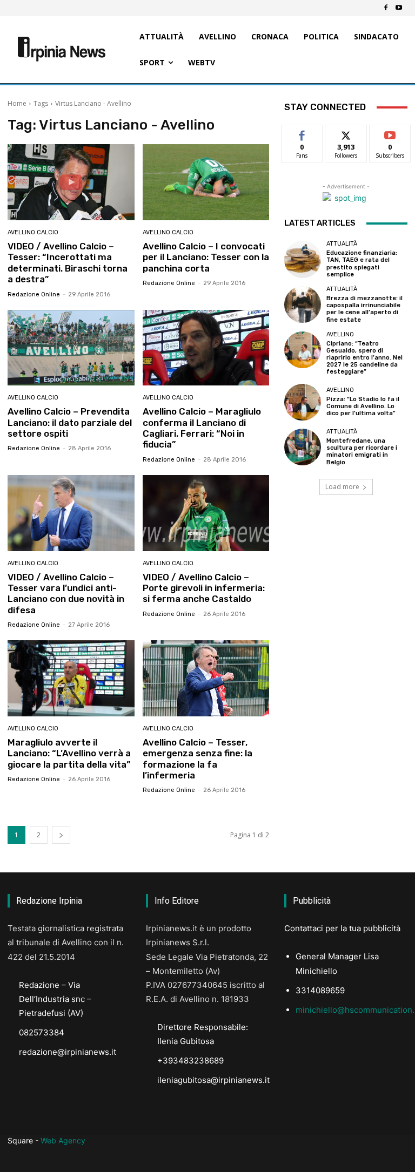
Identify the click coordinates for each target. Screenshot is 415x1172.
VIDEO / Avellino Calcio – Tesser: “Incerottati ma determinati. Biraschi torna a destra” (68, 262)
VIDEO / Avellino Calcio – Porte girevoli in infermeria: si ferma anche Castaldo (204, 588)
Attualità (341, 244)
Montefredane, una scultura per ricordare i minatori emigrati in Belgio (361, 451)
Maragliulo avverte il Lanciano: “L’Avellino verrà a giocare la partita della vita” (69, 753)
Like (302, 133)
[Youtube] (398, 8)
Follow (346, 133)
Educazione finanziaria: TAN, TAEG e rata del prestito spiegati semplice (361, 263)
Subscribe (390, 133)
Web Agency (63, 1140)
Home (17, 103)
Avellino (340, 334)
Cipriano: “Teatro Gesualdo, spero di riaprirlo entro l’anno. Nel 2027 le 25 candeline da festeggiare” (364, 358)
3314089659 (320, 990)
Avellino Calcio (33, 232)
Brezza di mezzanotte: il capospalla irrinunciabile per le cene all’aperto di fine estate (364, 309)
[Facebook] (385, 8)
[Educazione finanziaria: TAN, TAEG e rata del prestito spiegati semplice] (302, 259)
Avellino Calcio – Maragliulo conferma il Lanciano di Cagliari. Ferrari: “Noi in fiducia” (202, 428)
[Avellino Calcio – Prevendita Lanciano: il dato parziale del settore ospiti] (71, 348)
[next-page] (61, 835)
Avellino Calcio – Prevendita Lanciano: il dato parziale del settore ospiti (70, 422)
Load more (342, 486)
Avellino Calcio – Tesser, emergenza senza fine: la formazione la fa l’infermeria (197, 759)
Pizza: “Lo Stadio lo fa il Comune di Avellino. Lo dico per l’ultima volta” (362, 406)
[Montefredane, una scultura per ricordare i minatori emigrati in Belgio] (302, 447)
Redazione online (34, 294)
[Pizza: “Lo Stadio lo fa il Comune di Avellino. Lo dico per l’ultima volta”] (302, 402)
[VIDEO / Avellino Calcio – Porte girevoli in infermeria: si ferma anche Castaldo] (206, 513)
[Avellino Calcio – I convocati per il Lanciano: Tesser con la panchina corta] (206, 182)
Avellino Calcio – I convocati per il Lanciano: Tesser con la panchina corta (206, 257)
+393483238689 (190, 1060)
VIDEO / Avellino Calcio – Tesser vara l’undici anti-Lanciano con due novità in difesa (66, 593)
